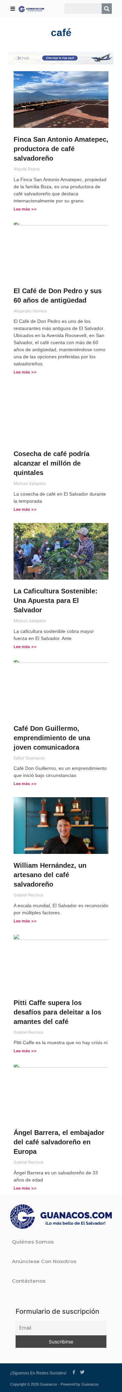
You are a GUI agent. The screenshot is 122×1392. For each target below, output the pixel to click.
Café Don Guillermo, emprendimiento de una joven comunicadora (52, 738)
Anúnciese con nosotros (44, 1261)
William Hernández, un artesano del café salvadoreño (50, 875)
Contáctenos (28, 1281)
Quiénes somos (33, 1241)
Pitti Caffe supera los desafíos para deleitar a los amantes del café (57, 1012)
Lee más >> (25, 209)
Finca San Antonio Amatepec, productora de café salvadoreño (61, 149)
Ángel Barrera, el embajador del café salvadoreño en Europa (59, 1142)
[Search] (107, 8)
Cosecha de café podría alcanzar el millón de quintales (51, 463)
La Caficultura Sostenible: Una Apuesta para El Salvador (56, 600)
